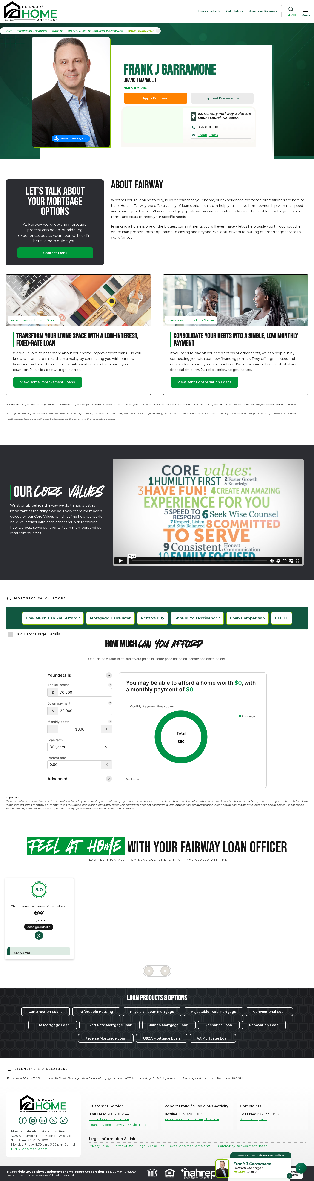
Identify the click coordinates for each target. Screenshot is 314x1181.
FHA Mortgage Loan (52, 1025)
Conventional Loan (269, 1012)
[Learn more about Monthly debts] (110, 722)
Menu (305, 15)
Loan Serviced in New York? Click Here (118, 1124)
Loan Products (209, 11)
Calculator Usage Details (37, 634)
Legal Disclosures (151, 1146)
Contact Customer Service (109, 1119)
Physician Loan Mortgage (152, 1012)
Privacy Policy (99, 1146)
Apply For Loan (155, 98)
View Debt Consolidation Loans (204, 382)
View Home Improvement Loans (47, 382)
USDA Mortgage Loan (161, 1038)
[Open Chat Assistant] (301, 1168)
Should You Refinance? (197, 618)
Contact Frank (55, 253)
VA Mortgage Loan (213, 1038)
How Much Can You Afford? (53, 618)
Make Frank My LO (73, 138)
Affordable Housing (96, 1012)
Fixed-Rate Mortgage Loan (109, 1025)
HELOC (281, 618)
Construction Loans (46, 1012)
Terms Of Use (123, 1146)
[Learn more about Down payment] (110, 703)
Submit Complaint (253, 1119)
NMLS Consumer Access (29, 1149)
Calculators (234, 11)
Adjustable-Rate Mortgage (213, 1012)
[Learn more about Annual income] (110, 685)
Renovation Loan (264, 1025)
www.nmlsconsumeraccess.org (27, 1175)
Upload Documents (222, 98)
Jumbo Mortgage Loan (168, 1025)
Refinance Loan (218, 1025)
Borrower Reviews (263, 11)
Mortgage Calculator (110, 618)
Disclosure (133, 779)
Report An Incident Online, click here (192, 1119)
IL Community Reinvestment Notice (241, 1146)
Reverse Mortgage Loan (105, 1038)
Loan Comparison (247, 618)
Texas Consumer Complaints (189, 1146)
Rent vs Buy (152, 618)
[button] (53, 729)
